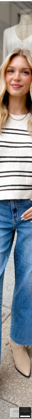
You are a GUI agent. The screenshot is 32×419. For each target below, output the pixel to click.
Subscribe (25, 416)
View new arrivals (16, 414)
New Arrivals (3, 2)
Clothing (7, 2)
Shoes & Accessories (4, 3)
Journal (9, 3)
